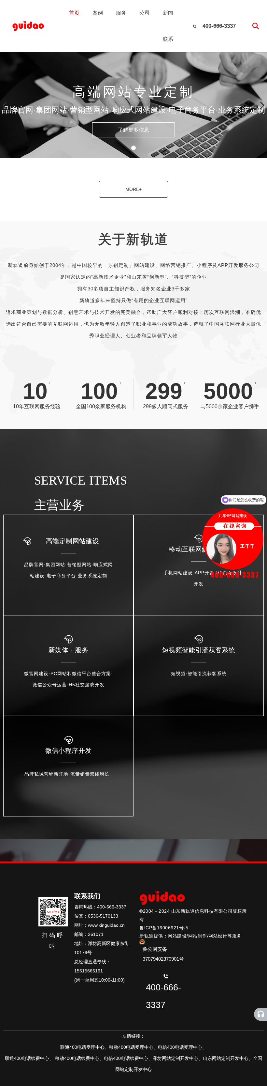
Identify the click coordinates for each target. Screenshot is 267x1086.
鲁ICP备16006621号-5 (163, 927)
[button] (133, 148)
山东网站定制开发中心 (225, 1058)
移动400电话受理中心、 (133, 1047)
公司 (144, 13)
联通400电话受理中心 (82, 1047)
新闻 (168, 13)
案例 (97, 13)
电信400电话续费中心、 (128, 1058)
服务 (121, 13)
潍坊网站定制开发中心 (175, 1058)
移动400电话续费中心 (77, 1058)
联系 (168, 39)
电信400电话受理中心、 (182, 1047)
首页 (74, 13)
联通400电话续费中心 (27, 1058)
